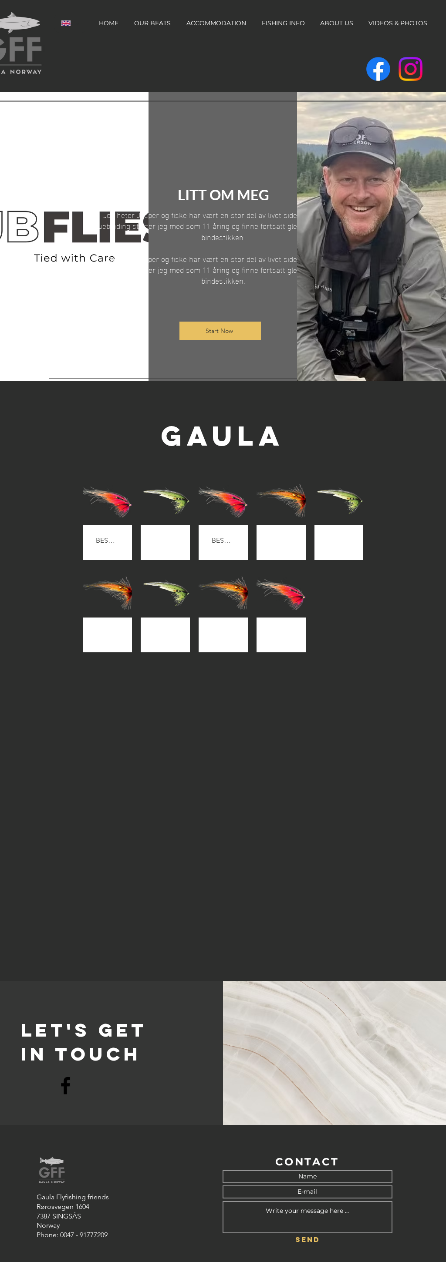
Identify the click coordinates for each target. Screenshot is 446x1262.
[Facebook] (378, 69)
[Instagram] (410, 69)
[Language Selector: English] (70, 23)
